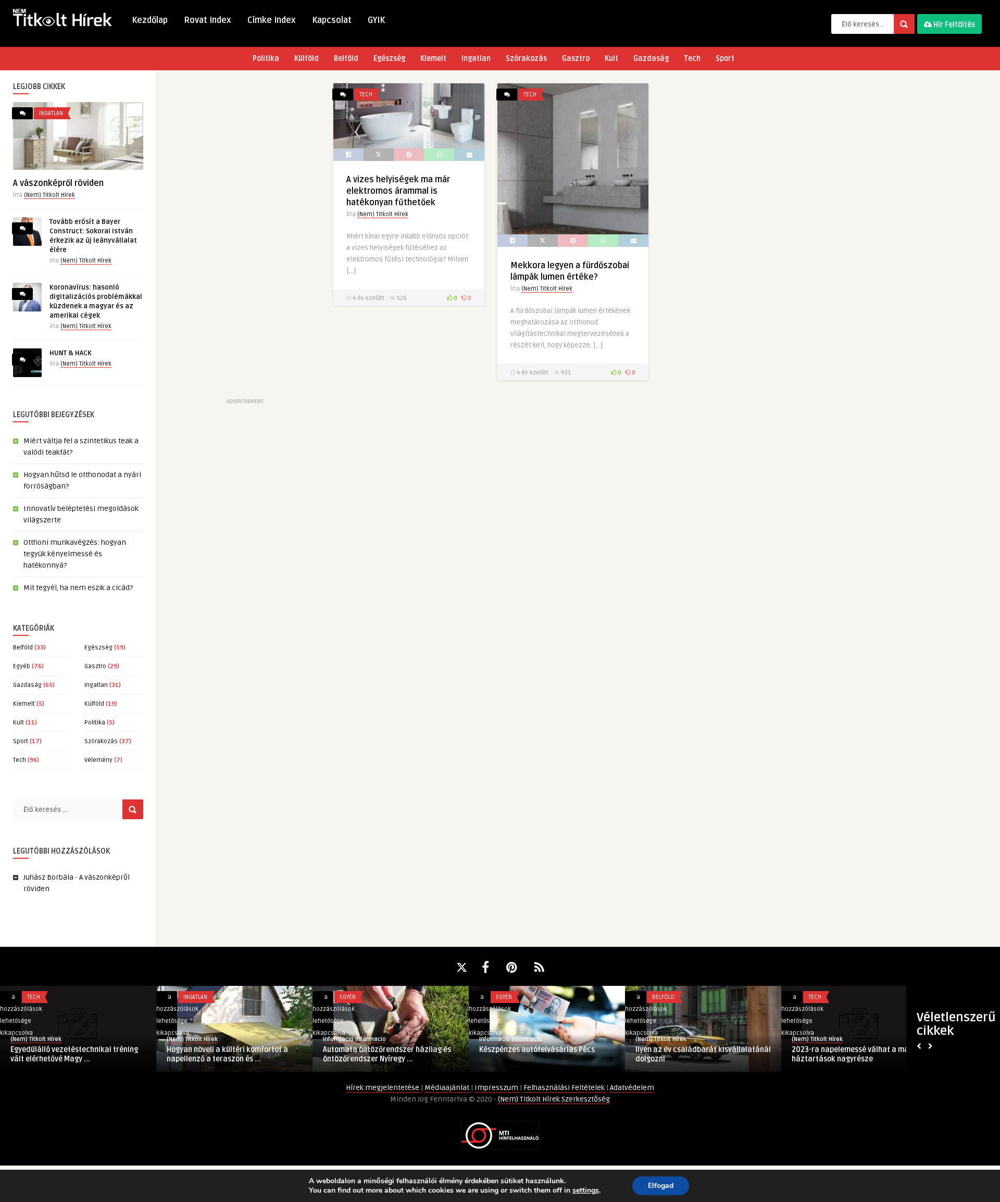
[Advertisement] (244, 239)
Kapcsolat (332, 20)
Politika (266, 58)
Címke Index (271, 20)
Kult (611, 58)
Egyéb (21, 666)
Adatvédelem (632, 1087)
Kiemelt (433, 58)
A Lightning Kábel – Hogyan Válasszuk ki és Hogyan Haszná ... (543, 1054)
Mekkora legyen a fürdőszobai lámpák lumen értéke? (389, 1054)
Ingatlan (476, 58)
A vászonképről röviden (58, 183)
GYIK (376, 20)
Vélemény (98, 760)
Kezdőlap (150, 20)
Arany (174, 1039)
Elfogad (660, 1186)
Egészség (389, 58)
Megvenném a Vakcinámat (212, 1049)
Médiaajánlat (447, 1087)
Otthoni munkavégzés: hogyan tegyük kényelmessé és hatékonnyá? (74, 554)
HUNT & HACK (70, 353)
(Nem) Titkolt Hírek (49, 195)
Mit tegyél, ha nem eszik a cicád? (78, 587)
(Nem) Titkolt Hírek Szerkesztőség (554, 1099)
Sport (725, 58)
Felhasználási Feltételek (564, 1087)
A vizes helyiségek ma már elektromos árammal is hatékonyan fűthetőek (398, 191)
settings (585, 1190)
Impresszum (497, 1087)
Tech (692, 58)
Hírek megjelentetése (383, 1087)
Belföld (346, 58)
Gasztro (576, 58)
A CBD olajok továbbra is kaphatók (850, 1049)
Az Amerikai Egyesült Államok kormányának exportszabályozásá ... (74, 1054)
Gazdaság (651, 58)
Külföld (306, 58)
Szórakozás (526, 58)
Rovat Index (207, 20)
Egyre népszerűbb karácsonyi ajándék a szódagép (701, 1054)
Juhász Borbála (48, 877)
